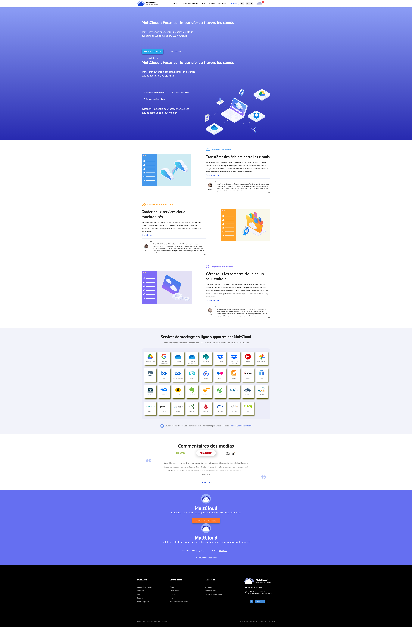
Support (212, 3)
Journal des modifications (179, 601)
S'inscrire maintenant (152, 51)
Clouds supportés (143, 601)
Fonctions (175, 3)
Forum (172, 598)
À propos (208, 587)
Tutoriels (173, 594)
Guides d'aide (174, 590)
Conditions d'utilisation (268, 621)
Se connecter (222, 4)
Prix (203, 3)
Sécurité (140, 598)
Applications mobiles (190, 3)
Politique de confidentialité (248, 621)
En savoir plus (211, 175)
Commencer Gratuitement (206, 521)
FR (247, 3)
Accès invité (151, 58)
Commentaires (210, 590)
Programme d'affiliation (214, 594)
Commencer (233, 3)
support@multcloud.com (241, 426)
